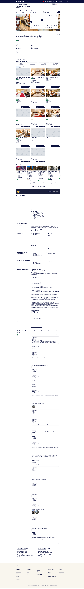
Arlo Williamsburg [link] (40, 556)
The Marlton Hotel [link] (40, 555)
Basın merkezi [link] (39, 571)
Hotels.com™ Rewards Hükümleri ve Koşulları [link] (52, 577)
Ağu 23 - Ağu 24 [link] (21, 64)
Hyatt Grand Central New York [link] (21, 549)
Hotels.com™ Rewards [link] (62, 573)
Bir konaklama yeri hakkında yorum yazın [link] (31, 574)
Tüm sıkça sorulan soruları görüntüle (36, 327)
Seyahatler (60, 1)
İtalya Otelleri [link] (17, 573)
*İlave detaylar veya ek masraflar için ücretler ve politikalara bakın (39, 248)
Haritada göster (34, 208)
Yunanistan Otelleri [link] (18, 572)
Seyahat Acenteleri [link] (39, 574)
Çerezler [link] (49, 572)
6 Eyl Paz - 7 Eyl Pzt (34, 12)
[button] (33, 20)
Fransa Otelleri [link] (17, 576)
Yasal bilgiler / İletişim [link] (51, 573)
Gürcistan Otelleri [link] (18, 579)
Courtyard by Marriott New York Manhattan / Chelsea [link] (25, 555)
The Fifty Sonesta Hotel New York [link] (22, 552)
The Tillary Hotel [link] (19, 556)
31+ (58, 29)
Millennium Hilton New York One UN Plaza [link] (44, 548)
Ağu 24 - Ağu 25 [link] (32, 64)
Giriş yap (67, 1)
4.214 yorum (18, 335)
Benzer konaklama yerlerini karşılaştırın (38, 186)
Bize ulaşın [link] (28, 572)
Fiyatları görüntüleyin (25, 86)
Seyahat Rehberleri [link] (61, 572)
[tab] (19, 546)
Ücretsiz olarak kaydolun (56, 191)
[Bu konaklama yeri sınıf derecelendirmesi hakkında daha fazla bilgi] (19, 7)
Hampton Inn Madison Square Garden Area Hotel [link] (45, 552)
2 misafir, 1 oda (47, 12)
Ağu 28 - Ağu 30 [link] (43, 64)
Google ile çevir (34, 348)
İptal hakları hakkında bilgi (35, 230)
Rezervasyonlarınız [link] (29, 569)
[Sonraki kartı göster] (59, 175)
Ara (58, 12)
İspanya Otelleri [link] (18, 580)
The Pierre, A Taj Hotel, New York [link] (22, 553)
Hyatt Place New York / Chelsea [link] (22, 551)
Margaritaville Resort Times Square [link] (43, 551)
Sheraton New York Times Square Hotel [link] (23, 548)
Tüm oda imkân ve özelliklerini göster (36, 264)
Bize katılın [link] (38, 570)
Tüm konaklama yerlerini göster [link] (22, 4)
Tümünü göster (18, 50)
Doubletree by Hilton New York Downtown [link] (23, 554)
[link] (58, 4)
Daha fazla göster (34, 245)
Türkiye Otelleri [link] (18, 569)
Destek (56, 1)
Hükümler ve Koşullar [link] (51, 569)
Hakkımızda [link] (60, 569)
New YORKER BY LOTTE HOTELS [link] (21, 550)
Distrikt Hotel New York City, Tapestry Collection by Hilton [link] (25, 557)
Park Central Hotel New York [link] (42, 549)
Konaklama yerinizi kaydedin (49, 1)
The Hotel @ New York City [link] (42, 553)
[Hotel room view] (33, 406)
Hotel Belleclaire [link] (40, 550)
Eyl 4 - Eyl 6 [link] (55, 64)
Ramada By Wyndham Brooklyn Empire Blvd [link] (44, 554)
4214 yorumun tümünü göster (37, 540)
